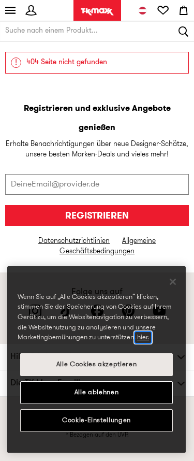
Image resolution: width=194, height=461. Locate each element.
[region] (96, 359)
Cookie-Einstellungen (96, 420)
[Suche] (183, 31)
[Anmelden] (31, 10)
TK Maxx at (97, 11)
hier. (143, 337)
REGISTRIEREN (97, 216)
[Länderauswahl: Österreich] (142, 10)
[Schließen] (172, 281)
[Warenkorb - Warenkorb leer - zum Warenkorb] (183, 10)
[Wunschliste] (163, 10)
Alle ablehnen (96, 392)
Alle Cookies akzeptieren (96, 364)
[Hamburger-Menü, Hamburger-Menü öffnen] (10, 10)
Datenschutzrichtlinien (74, 241)
